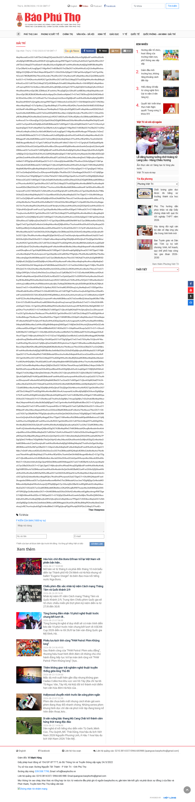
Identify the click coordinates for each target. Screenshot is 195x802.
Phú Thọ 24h (30, 34)
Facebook (110, 6)
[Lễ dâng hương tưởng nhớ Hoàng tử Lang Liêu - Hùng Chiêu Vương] (157, 139)
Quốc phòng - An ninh (155, 34)
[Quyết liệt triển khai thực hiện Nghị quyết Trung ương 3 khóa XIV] (171, 108)
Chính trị (68, 34)
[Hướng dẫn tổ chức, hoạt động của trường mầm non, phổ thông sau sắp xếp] (171, 54)
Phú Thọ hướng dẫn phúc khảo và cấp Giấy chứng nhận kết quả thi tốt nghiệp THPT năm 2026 (166, 213)
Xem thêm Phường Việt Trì (165, 264)
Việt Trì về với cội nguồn (149, 121)
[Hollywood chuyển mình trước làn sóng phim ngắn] (29, 702)
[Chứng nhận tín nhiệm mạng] (32, 788)
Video (85, 6)
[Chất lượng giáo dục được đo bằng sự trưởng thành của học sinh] (145, 193)
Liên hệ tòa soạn (72, 750)
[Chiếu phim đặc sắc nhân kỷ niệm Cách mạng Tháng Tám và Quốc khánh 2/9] (29, 593)
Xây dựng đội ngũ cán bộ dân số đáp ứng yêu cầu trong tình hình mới (166, 230)
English (73, 6)
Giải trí (171, 34)
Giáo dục (114, 34)
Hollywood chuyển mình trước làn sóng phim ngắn (71, 694)
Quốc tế (135, 34)
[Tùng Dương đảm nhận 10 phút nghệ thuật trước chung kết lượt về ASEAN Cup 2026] (29, 621)
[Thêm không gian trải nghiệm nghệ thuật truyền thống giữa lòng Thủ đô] (29, 675)
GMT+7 (33, 6)
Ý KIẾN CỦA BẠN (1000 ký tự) (31, 520)
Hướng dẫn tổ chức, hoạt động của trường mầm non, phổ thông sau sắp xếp (151, 57)
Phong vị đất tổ (50, 34)
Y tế (125, 34)
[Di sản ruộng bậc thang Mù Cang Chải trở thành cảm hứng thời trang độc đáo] (29, 726)
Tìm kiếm (172, 6)
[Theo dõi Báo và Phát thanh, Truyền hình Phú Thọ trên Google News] (72, 51)
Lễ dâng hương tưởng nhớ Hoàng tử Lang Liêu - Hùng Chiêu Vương (157, 158)
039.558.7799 (42, 771)
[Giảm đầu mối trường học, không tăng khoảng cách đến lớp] (171, 75)
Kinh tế (102, 34)
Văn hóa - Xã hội (85, 34)
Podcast (97, 6)
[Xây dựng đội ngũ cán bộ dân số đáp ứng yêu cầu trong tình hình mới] (145, 230)
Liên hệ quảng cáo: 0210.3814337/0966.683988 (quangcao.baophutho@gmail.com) (137, 750)
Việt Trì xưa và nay (146, 172)
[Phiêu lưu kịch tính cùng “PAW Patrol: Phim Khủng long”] (29, 648)
